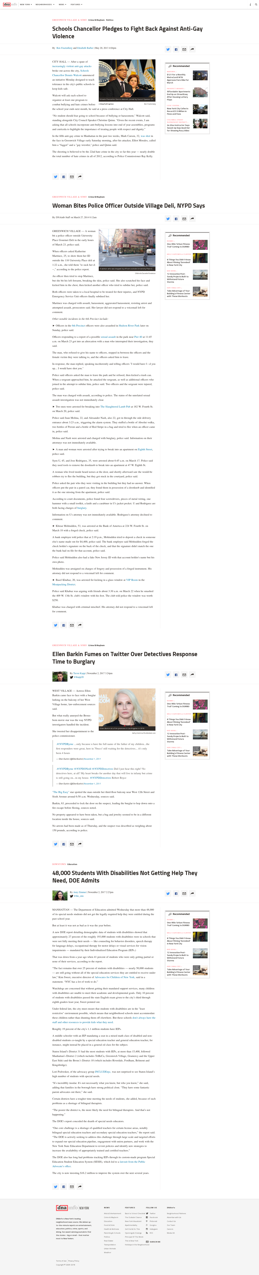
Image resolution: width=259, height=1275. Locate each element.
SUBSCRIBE (155, 1241)
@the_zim (78, 895)
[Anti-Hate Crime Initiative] (127, 78)
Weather (107, 1252)
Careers (170, 1229)
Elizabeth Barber (85, 47)
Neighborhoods (44, 4)
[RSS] (147, 1232)
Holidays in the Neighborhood (137, 1244)
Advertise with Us (174, 1217)
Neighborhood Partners (176, 1213)
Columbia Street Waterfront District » (177, 121)
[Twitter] (147, 1213)
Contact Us (171, 1221)
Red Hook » (172, 271)
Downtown (59, 864)
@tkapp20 (79, 676)
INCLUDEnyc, (103, 1071)
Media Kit (171, 1232)
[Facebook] (147, 1217)
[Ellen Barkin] (127, 707)
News (61, 4)
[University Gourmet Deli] (127, 248)
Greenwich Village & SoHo (69, 20)
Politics (109, 20)
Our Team (171, 1225)
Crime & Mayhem (96, 20)
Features (75, 4)
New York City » (174, 288)
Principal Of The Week (134, 1236)
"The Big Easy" (60, 792)
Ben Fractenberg (64, 47)
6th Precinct (78, 325)
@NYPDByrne (65, 744)
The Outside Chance (133, 1217)
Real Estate (108, 1240)
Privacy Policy (73, 1260)
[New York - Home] (10, 4)
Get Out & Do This (132, 1229)
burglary (81, 508)
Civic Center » (174, 105)
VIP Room (132, 580)
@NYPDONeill (82, 768)
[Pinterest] (146, 1221)
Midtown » (172, 72)
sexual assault (108, 336)
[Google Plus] (147, 1225)
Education (72, 864)
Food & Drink (109, 1225)
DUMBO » (171, 241)
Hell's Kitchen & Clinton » (179, 255)
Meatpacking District (63, 584)
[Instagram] (147, 1229)
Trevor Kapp (79, 673)
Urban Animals (110, 1248)
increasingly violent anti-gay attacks (71, 66)
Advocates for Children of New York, (115, 977)
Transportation (110, 1244)
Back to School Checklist (135, 1213)
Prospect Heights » (176, 88)
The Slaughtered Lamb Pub (115, 406)
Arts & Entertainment (112, 1213)
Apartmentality (131, 1225)
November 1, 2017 (92, 758)
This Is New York (131, 1240)
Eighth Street (145, 449)
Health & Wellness (111, 1229)
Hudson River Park (129, 325)
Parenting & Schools (112, 1232)
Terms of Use (61, 1260)
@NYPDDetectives (102, 768)
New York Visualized (133, 1221)
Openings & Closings (133, 1232)
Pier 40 (138, 336)
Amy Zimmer (79, 892)
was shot (146, 136)
